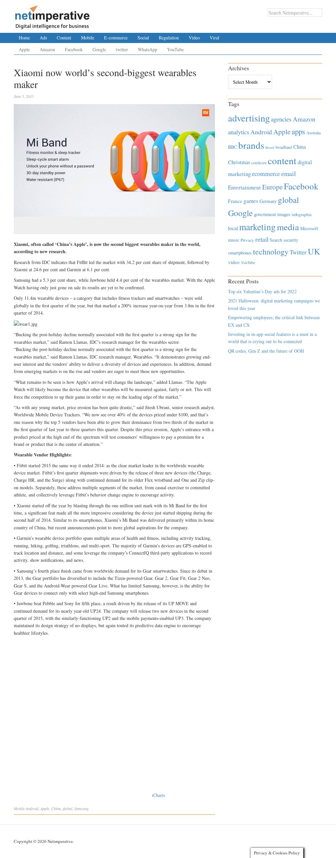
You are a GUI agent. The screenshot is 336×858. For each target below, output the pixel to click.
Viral (214, 37)
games (250, 201)
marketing (257, 227)
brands (251, 145)
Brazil (269, 147)
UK (314, 251)
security (291, 240)
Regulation (169, 37)
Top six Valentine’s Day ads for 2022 (262, 291)
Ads (43, 37)
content (282, 160)
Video (194, 37)
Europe (272, 186)
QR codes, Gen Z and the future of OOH (266, 351)
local (233, 228)
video (234, 262)
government (265, 214)
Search (276, 240)
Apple (24, 49)
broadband (284, 147)
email (288, 173)
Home (24, 37)
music (233, 240)
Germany (268, 201)
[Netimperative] (52, 14)
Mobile (87, 37)
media (288, 227)
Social (143, 37)
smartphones (240, 253)
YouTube (175, 49)
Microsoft (309, 228)
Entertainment (244, 187)
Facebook (74, 49)
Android (32, 808)
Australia (313, 132)
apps (298, 131)
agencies (281, 119)
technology (270, 251)
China (56, 808)
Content (64, 37)
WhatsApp (147, 49)
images (283, 214)
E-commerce (116, 37)
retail (261, 239)
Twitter (298, 252)
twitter (122, 49)
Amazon (47, 49)
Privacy (247, 240)
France (235, 201)
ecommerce (266, 173)
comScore (258, 162)
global (67, 808)
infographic (302, 214)
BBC (232, 147)
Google (99, 49)
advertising (249, 118)
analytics (238, 132)
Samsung (81, 808)
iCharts (158, 795)
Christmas (239, 162)
